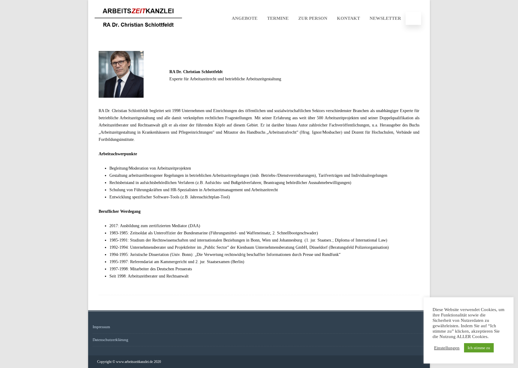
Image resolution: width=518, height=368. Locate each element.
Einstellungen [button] (447, 348)
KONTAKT (348, 18)
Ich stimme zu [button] (479, 348)
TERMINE (278, 18)
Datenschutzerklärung (110, 339)
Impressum (101, 327)
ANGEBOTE (245, 18)
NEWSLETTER (385, 18)
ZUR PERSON (312, 18)
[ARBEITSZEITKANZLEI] (138, 34)
